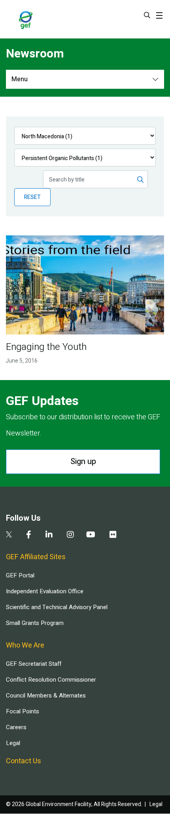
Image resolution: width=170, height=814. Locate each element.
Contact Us (23, 761)
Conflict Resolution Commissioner (51, 679)
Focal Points (22, 711)
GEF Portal (20, 575)
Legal (13, 743)
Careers (16, 727)
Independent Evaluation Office (44, 591)
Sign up (83, 461)
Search (147, 15)
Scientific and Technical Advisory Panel (57, 607)
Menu (19, 79)
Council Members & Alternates (46, 695)
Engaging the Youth (46, 347)
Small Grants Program (35, 623)
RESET (32, 197)
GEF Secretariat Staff (33, 663)
